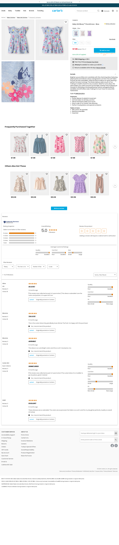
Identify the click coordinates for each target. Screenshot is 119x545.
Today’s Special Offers (28, 447)
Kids (24, 11)
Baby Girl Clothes (22, 17)
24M (88, 43)
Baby (10, 11)
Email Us (4, 462)
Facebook (112, 445)
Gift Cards (4, 450)
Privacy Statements (77, 471)
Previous (39, 1)
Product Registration (28, 453)
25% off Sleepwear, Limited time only (61, 2)
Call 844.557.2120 (6, 465)
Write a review (59, 208)
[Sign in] (113, 11)
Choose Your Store (92, 62)
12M (75, 43)
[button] (17, 39)
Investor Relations (27, 441)
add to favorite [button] (27, 135)
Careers (23, 444)
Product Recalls (108, 471)
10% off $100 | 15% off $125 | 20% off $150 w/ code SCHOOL (59, 5)
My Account (5, 453)
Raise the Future (26, 456)
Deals (3, 11)
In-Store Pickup (6, 438)
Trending (40, 11)
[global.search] (116, 439)
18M (82, 43)
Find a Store (25, 435)
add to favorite (66, 22)
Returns (4, 444)
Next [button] (115, 146)
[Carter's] (57, 11)
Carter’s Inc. (25, 438)
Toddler (17, 11)
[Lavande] (89, 33)
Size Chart (4, 456)
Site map (115, 471)
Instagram (116, 445)
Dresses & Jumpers (35, 17)
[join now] (116, 433)
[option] (20, 146)
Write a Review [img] (110, 24)
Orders (3, 447)
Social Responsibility (27, 450)
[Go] (98, 11)
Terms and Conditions (65, 471)
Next (79, 1)
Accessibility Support (8, 435)
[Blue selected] (76, 33)
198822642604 (80, 93)
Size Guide (112, 39)
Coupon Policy (99, 471)
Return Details (101, 68)
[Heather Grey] (83, 33)
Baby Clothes (11, 17)
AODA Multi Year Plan (88, 471)
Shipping (4, 441)
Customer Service (7, 459)
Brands (31, 11)
